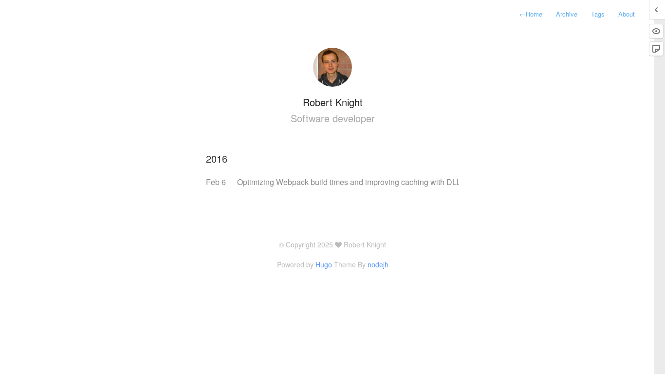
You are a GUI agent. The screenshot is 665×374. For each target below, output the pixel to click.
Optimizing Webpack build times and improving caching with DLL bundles (364, 181)
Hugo (323, 264)
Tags (598, 14)
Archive (566, 14)
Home (530, 14)
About (626, 14)
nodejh (378, 264)
